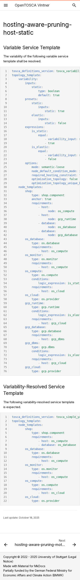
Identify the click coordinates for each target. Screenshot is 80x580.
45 (5, 247)
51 (5, 271)
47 (5, 255)
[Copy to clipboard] (76, 71)
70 (5, 347)
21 (5, 151)
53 (5, 279)
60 (5, 307)
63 (5, 319)
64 (5, 323)
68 (5, 339)
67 (5, 335)
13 (5, 119)
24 (5, 163)
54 (5, 283)
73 (5, 359)
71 (5, 351)
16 (5, 131)
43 (5, 239)
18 (5, 139)
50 (5, 267)
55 (5, 287)
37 (5, 215)
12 (5, 115)
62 (5, 315)
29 (5, 183)
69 (5, 343)
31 (5, 191)
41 (5, 231)
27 (5, 175)
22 (5, 155)
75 (5, 367)
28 (5, 179)
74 (5, 363)
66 (5, 331)
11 (5, 111)
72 (5, 355)
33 (5, 199)
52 (5, 275)
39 (5, 223)
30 (5, 187)
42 (5, 235)
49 (5, 263)
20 (5, 147)
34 (5, 203)
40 (5, 227)
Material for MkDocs (31, 566)
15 (5, 127)
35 (5, 207)
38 (5, 219)
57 (5, 295)
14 (5, 123)
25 (5, 167)
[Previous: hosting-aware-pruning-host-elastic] (6, 544)
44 (5, 243)
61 (5, 311)
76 (5, 371)
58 (5, 299)
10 (5, 107)
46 (5, 251)
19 (5, 143)
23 (5, 159)
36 (5, 211)
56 (5, 291)
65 (5, 327)
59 (5, 303)
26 (5, 171)
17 (5, 135)
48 (5, 259)
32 (5, 195)
